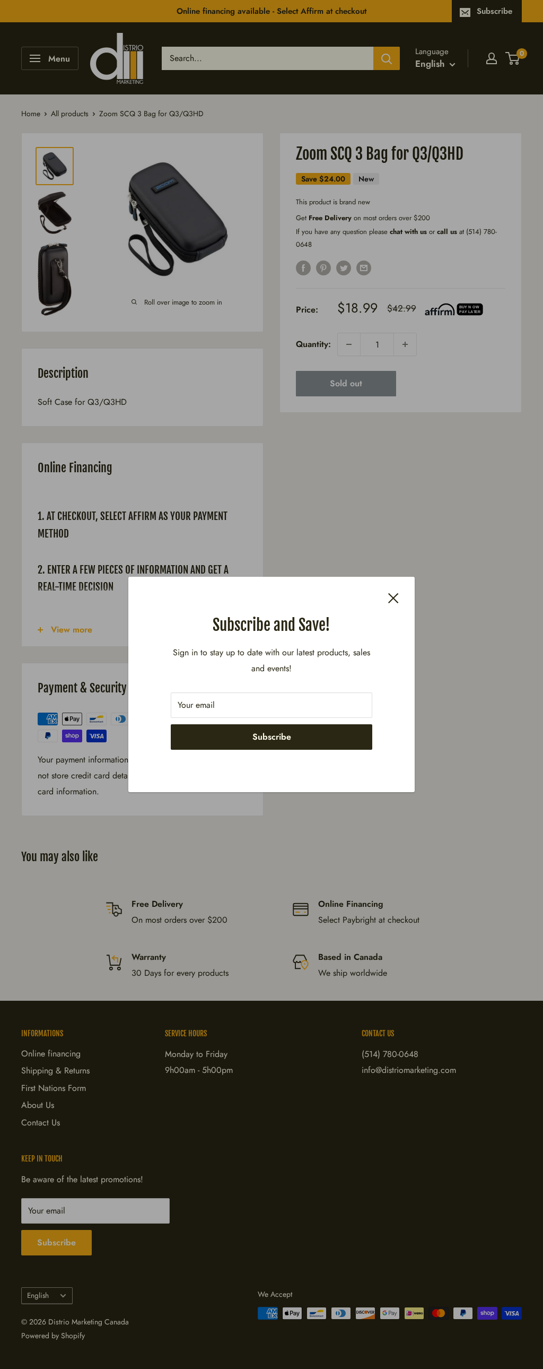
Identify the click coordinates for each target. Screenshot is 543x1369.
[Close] (393, 597)
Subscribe (271, 737)
